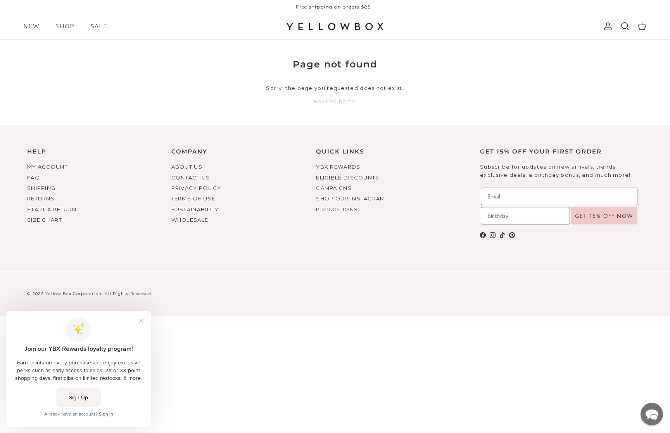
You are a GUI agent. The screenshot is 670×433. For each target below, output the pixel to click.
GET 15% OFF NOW (604, 215)
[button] (652, 414)
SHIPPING (41, 188)
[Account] (606, 26)
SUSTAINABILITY (195, 209)
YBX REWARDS (338, 167)
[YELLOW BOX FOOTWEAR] (335, 27)
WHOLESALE (190, 220)
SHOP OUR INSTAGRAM (350, 198)
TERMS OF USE (193, 198)
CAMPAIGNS (334, 188)
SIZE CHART (44, 220)
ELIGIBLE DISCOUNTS (347, 177)
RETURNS (41, 198)
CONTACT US (190, 177)
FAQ (33, 177)
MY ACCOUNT (47, 167)
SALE (99, 26)
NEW (31, 26)
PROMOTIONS (337, 209)
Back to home (335, 101)
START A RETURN (51, 209)
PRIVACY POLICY (196, 188)
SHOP (64, 26)
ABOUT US (186, 167)
